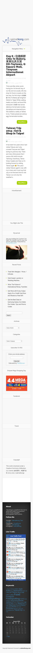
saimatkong (15, 525)
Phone (14, 607)
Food (17, 594)
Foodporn (10, 597)
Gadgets (8, 600)
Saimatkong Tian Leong (14, 521)
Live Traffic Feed (15, 536)
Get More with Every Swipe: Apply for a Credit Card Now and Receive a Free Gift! (17, 293)
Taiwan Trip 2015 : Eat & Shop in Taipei (15, 130)
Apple (21, 589)
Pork (17, 606)
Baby (12, 591)
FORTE (22, 599)
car (10, 592)
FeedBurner (21, 363)
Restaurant (15, 608)
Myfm (14, 605)
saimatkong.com (25, 648)
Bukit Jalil (25, 591)
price (20, 606)
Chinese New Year (18, 592)
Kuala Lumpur (20, 602)
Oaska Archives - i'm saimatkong (14, 556)
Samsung (20, 608)
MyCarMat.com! (11, 243)
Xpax (7, 611)
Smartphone (10, 610)
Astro (8, 590)
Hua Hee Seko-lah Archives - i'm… (16, 552)
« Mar (8, 636)
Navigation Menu (17, 49)
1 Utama (8, 589)
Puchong (9, 608)
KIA (12, 602)
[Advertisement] (16, 20)
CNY (7, 595)
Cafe (7, 592)
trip (21, 610)
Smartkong (17, 523)
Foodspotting (13, 598)
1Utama (12, 589)
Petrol (10, 606)
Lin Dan (16, 604)
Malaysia (21, 604)
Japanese (8, 602)
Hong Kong (14, 601)
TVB (24, 610)
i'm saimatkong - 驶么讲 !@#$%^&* (15, 568)
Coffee (11, 595)
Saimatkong (17, 78)
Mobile (11, 605)
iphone (20, 601)
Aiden (16, 589)
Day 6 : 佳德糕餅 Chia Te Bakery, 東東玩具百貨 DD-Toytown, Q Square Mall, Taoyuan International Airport (16, 65)
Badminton (18, 591)
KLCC (15, 602)
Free (25, 599)
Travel (16, 610)
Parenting (18, 605)
